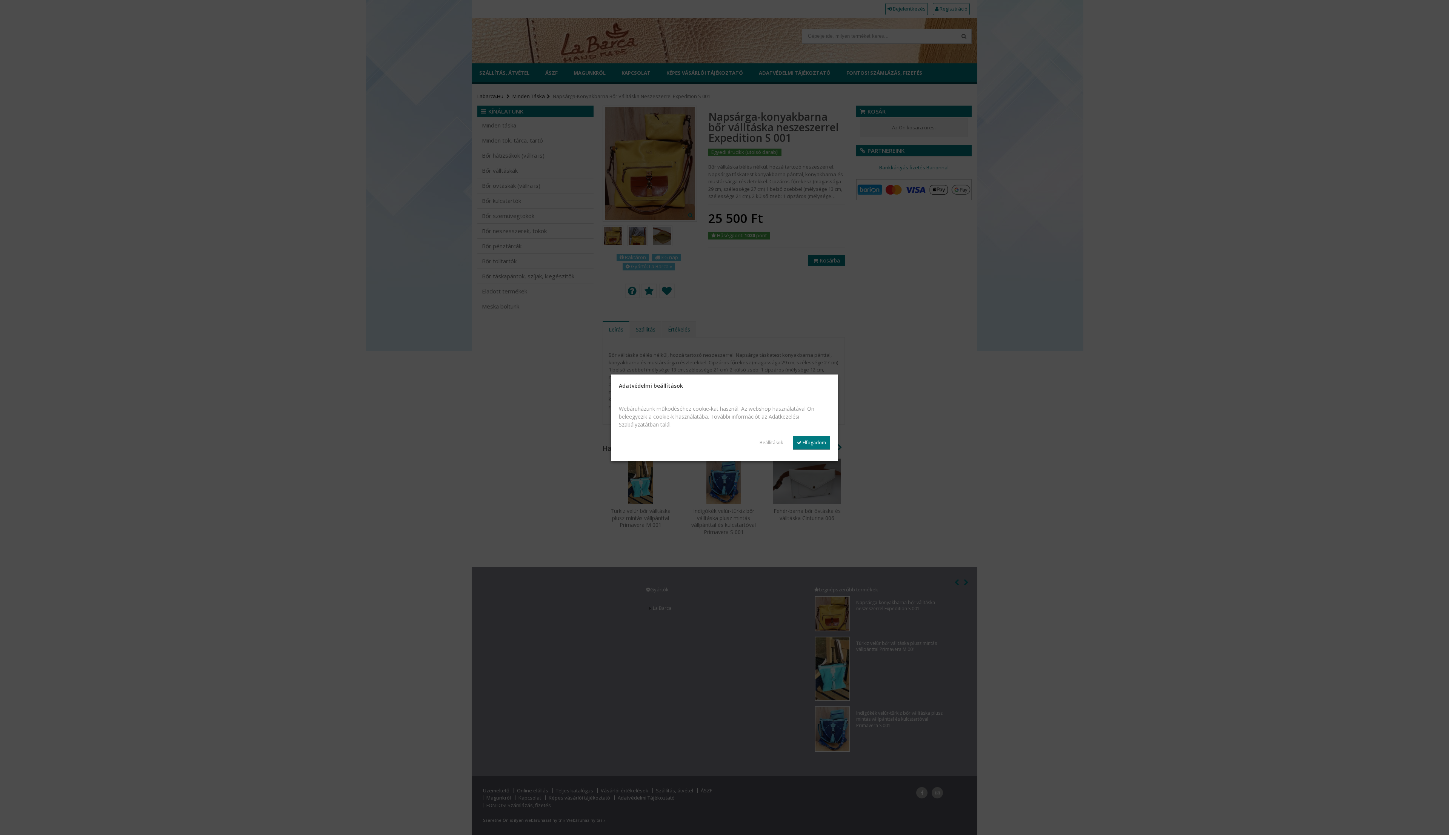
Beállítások (771, 442)
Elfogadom (813, 442)
